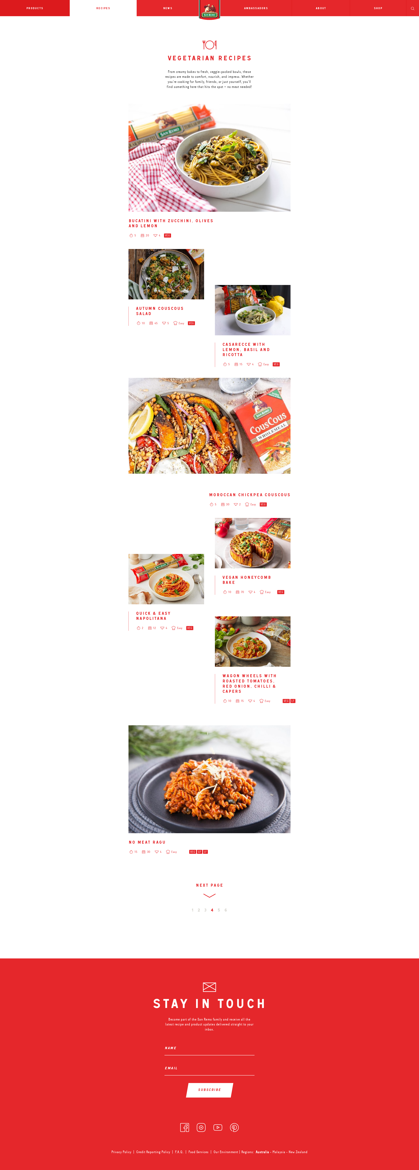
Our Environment (226, 1152)
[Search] (412, 8)
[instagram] (201, 1126)
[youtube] (217, 1126)
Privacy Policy (121, 1152)
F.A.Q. (179, 1152)
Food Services (199, 1152)
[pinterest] (234, 1126)
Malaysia (279, 1152)
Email (171, 1068)
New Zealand (298, 1152)
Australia (263, 1152)
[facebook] (184, 1126)
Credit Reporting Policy (153, 1152)
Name (171, 1048)
